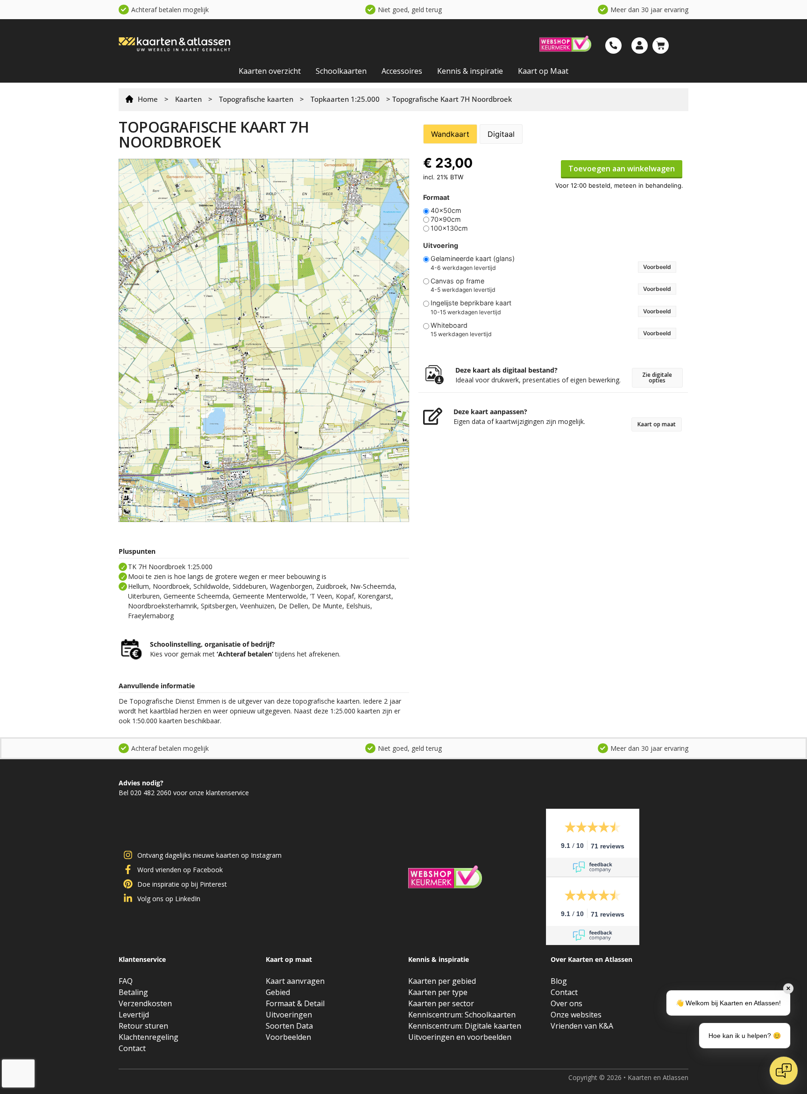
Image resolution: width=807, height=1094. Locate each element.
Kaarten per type (437, 992)
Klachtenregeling (148, 1037)
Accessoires (402, 71)
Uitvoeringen (289, 1014)
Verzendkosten (145, 1003)
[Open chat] (784, 1071)
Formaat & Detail (295, 1003)
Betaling (133, 992)
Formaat (436, 197)
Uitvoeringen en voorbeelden (459, 1037)
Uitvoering (440, 245)
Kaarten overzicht (270, 71)
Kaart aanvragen (295, 981)
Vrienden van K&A (582, 1026)
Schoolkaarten (341, 71)
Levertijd (134, 1014)
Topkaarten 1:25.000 (345, 99)
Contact (132, 1048)
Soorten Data (289, 1026)
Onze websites (576, 1014)
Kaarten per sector (441, 1003)
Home (148, 99)
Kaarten (188, 99)
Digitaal (501, 134)
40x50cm (446, 210)
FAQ (126, 981)
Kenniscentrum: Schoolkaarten (462, 1014)
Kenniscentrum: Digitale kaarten (464, 1026)
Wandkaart (450, 134)
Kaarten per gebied (442, 981)
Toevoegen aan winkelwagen (621, 168)
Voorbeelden (288, 1037)
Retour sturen (143, 1026)
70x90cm (446, 219)
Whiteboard (449, 325)
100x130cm (449, 228)
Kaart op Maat (543, 71)
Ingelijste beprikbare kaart (471, 303)
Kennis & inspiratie (470, 71)
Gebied (278, 992)
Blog (559, 981)
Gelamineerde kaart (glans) (473, 258)
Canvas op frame (457, 281)
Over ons (566, 1003)
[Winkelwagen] (660, 45)
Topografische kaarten (256, 99)
